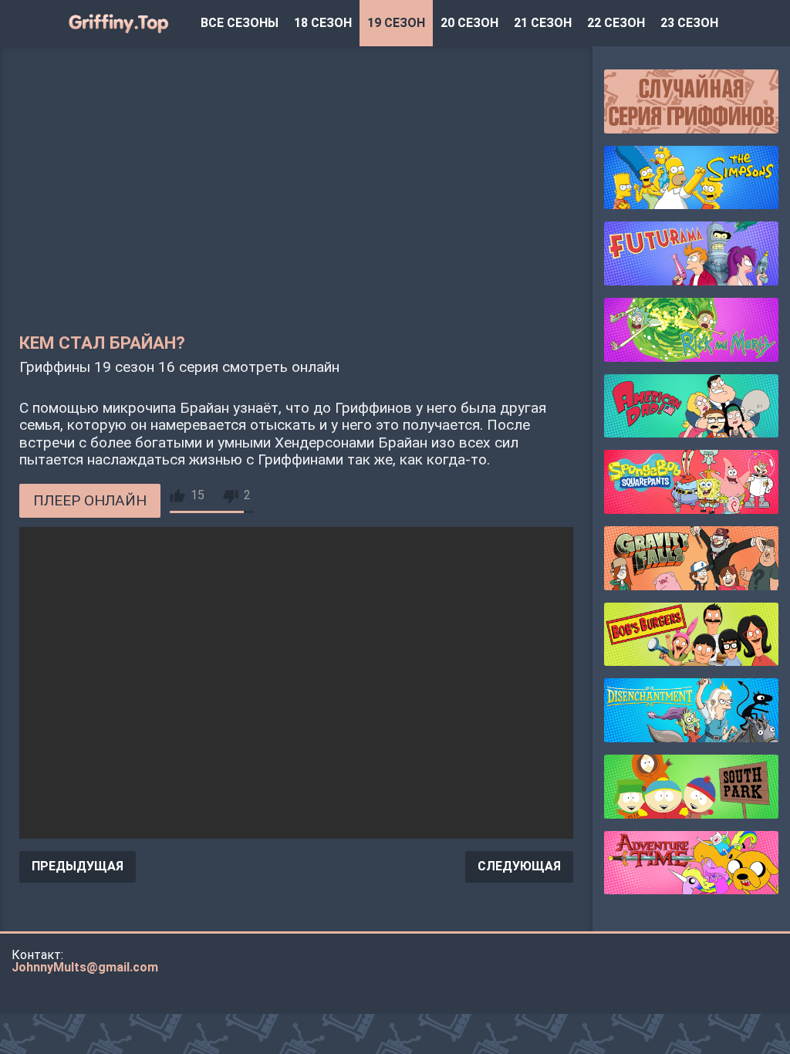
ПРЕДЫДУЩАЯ (77, 866)
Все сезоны (240, 22)
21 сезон (543, 22)
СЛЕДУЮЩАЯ (519, 866)
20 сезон (469, 22)
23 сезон (689, 22)
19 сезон (396, 22)
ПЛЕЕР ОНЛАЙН (90, 500)
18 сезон (323, 22)
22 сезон (616, 22)
